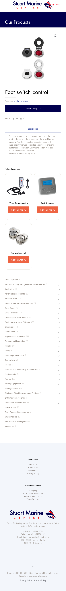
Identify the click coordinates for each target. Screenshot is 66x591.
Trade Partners (33, 499)
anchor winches (21, 101)
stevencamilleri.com (38, 576)
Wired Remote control (18, 203)
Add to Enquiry (33, 108)
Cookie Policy (40, 580)
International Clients (33, 496)
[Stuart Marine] (33, 4)
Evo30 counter (47, 203)
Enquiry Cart (53, 4)
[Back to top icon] (33, 566)
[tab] (33, 128)
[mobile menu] (4, 4)
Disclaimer (33, 470)
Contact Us (33, 467)
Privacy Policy (33, 473)
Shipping (33, 490)
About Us (33, 464)
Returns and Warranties (33, 493)
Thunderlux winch (18, 252)
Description (33, 129)
